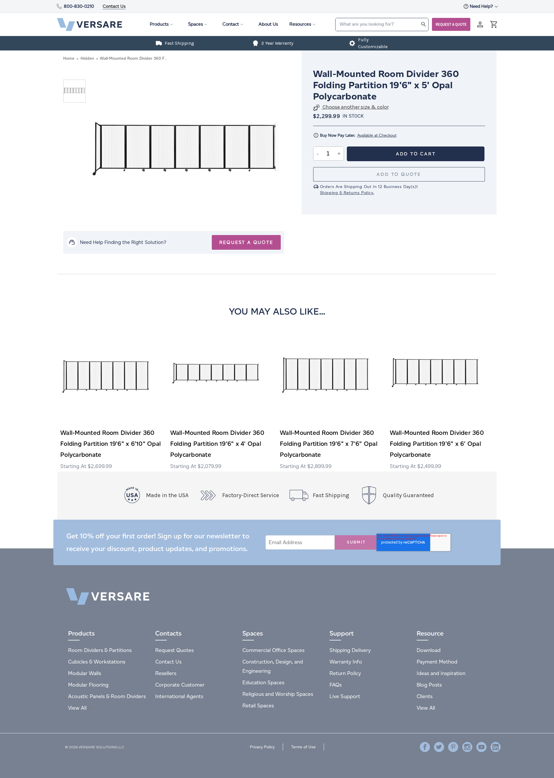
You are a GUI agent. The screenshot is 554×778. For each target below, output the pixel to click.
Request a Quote (451, 24)
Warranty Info (346, 662)
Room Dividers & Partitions (100, 650)
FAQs (336, 685)
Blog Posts (429, 685)
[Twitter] (439, 747)
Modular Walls (84, 673)
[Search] (424, 24)
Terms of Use (303, 747)
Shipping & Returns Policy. (347, 192)
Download (429, 650)
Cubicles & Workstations (96, 662)
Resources (300, 24)
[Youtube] (481, 747)
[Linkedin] (496, 747)
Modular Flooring (88, 685)
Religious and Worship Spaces (277, 694)
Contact (230, 24)
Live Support (345, 696)
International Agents (179, 696)
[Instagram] (467, 747)
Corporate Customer (180, 685)
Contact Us (114, 6)
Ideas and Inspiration (441, 673)
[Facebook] (425, 747)
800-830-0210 (79, 6)
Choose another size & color (355, 107)
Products (159, 24)
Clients (425, 696)
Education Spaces (263, 682)
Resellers (165, 673)
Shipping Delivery (350, 650)
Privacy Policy (262, 747)
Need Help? (482, 6)
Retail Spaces (258, 705)
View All (78, 708)
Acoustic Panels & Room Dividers (107, 696)
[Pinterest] (453, 747)
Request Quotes (174, 650)
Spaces (195, 24)
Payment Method (437, 662)
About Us (268, 24)
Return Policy (345, 673)
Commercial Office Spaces (273, 650)
